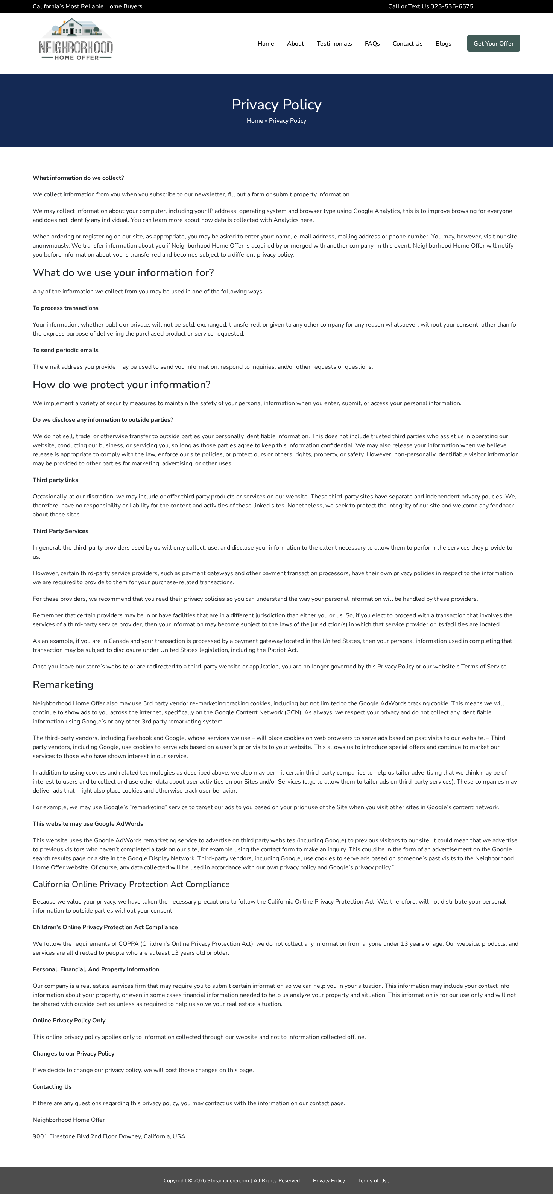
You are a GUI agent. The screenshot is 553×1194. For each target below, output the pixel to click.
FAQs (372, 43)
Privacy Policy (329, 1180)
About (295, 43)
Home (266, 43)
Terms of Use (373, 1180)
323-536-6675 (475, 6)
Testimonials (334, 43)
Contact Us (408, 43)
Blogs (443, 43)
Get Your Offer (494, 43)
